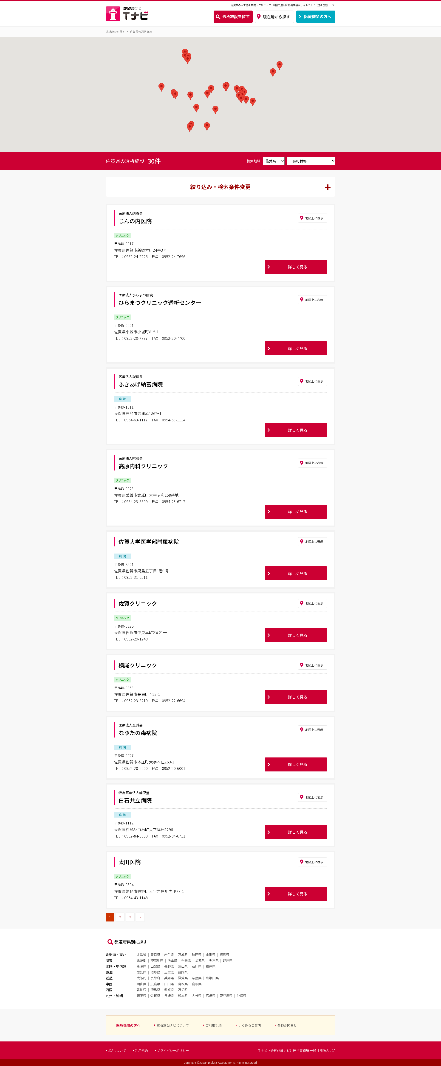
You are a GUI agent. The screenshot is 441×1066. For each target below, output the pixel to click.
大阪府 (141, 977)
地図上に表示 (314, 218)
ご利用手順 (214, 1025)
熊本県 (183, 995)
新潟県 (141, 966)
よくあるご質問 (249, 1025)
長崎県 (169, 995)
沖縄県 (241, 995)
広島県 (155, 983)
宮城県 (183, 954)
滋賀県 (183, 977)
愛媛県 (169, 989)
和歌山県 (212, 977)
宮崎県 (210, 995)
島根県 (196, 983)
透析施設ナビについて (173, 1025)
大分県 (196, 995)
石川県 (196, 966)
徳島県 (155, 989)
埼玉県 (172, 960)
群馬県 (227, 960)
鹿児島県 (226, 995)
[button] (196, 108)
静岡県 (183, 972)
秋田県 (196, 954)
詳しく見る (298, 267)
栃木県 (214, 960)
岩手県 (169, 954)
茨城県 (200, 960)
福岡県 (141, 995)
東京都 (141, 960)
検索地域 (254, 161)
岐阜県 (155, 972)
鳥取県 (183, 983)
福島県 (224, 954)
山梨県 (155, 966)
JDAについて (117, 1050)
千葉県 (186, 960)
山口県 (169, 983)
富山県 (183, 966)
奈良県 (196, 977)
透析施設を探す (115, 31)
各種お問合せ (287, 1025)
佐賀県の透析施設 (141, 31)
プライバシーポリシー (173, 1050)
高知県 (183, 989)
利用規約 (141, 1050)
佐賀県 (155, 995)
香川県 (141, 989)
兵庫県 (169, 977)
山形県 (210, 954)
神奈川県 (156, 960)
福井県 (210, 966)
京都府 (155, 977)
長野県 (169, 966)
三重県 (169, 972)
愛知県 (141, 972)
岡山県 (141, 983)
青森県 (155, 954)
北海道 (141, 954)
